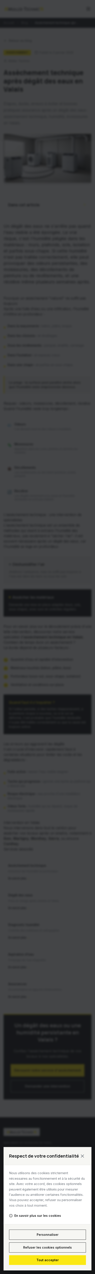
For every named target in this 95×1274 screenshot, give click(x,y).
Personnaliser (48, 1234)
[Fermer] (82, 1156)
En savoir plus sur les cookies (37, 1215)
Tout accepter (47, 1260)
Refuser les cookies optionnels (47, 1247)
